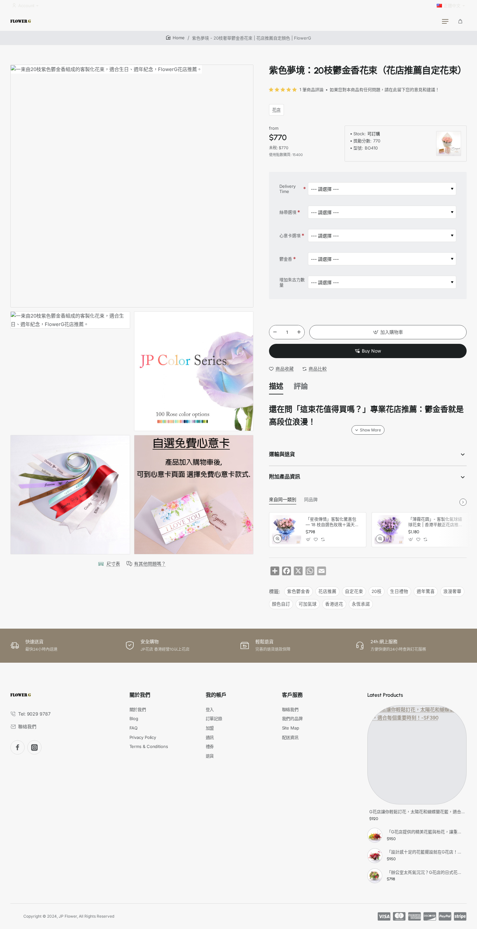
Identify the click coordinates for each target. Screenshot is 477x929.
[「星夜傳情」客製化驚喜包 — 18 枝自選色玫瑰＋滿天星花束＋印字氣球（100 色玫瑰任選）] (286, 529)
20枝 (377, 591)
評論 (301, 386)
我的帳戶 (216, 695)
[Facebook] (17, 747)
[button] (388, 332)
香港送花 (334, 604)
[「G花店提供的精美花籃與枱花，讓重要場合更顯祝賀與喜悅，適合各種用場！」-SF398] (374, 835)
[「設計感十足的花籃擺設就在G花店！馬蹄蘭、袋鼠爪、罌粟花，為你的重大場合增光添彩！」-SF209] (374, 855)
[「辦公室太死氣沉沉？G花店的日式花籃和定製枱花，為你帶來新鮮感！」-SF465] (374, 875)
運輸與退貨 (282, 454)
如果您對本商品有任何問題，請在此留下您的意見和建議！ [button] (384, 89)
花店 (276, 109)
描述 (276, 386)
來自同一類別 (282, 499)
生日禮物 (399, 591)
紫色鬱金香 (298, 591)
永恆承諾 (361, 604)
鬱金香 (285, 258)
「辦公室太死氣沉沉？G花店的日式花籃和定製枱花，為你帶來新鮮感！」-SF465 (426, 872)
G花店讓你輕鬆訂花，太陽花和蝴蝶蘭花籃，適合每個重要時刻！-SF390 (417, 811)
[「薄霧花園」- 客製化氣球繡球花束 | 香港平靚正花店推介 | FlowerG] (389, 529)
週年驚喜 (426, 591)
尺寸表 (113, 563)
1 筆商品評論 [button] (312, 89)
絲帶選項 (287, 212)
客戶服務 (292, 695)
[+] (299, 332)
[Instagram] (34, 747)
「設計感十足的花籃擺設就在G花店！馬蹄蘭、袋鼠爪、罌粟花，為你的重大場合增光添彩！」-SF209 (426, 851)
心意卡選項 (289, 235)
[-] (274, 332)
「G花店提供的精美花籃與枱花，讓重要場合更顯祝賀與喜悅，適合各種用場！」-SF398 (426, 831)
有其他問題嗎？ (150, 563)
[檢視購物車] (460, 21)
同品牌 (311, 499)
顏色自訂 (281, 604)
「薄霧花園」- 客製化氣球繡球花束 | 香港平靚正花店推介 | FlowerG (435, 522)
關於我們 (139, 695)
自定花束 (354, 591)
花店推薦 (327, 591)
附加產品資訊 (284, 477)
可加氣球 (308, 604)
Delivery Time (287, 189)
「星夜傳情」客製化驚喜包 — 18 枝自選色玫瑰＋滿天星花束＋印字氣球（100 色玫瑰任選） (333, 522)
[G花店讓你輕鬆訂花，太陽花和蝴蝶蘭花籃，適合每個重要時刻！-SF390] (417, 755)
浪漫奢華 (452, 591)
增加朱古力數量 (292, 282)
